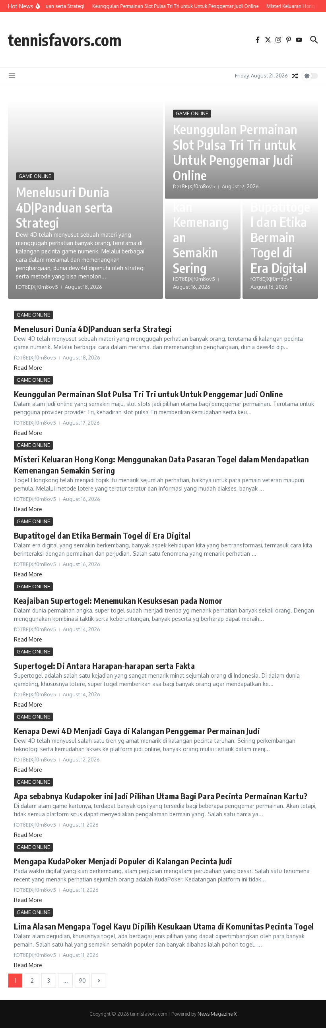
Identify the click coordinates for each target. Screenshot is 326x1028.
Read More (28, 367)
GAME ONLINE (35, 176)
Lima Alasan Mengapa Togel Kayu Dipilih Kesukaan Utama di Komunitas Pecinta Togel (164, 926)
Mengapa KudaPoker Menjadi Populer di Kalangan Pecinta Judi (123, 861)
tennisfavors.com (65, 40)
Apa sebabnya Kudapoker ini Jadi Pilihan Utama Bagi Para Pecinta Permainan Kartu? (160, 796)
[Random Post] (295, 76)
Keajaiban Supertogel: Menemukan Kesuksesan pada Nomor (118, 600)
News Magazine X (217, 1014)
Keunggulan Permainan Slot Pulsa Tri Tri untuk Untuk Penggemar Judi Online (235, 152)
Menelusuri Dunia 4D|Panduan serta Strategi (64, 207)
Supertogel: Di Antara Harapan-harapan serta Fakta (104, 666)
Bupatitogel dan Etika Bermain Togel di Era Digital (280, 237)
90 (82, 980)
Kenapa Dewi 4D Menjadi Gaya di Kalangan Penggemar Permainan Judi (137, 731)
